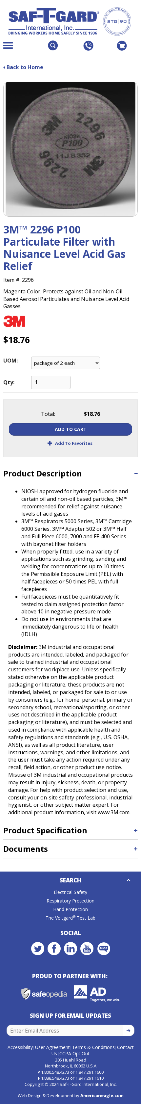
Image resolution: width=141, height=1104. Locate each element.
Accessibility (20, 1047)
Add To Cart (71, 429)
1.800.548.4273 (55, 1072)
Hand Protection (70, 909)
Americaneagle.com (102, 1095)
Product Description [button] (42, 473)
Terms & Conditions (93, 1047)
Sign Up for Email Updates (70, 1015)
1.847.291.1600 (89, 1072)
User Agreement (52, 1047)
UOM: (10, 360)
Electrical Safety (70, 892)
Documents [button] (25, 848)
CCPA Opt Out (74, 1053)
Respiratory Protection (70, 901)
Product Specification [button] (45, 830)
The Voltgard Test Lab (70, 918)
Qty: (8, 382)
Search (70, 880)
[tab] (70, 473)
